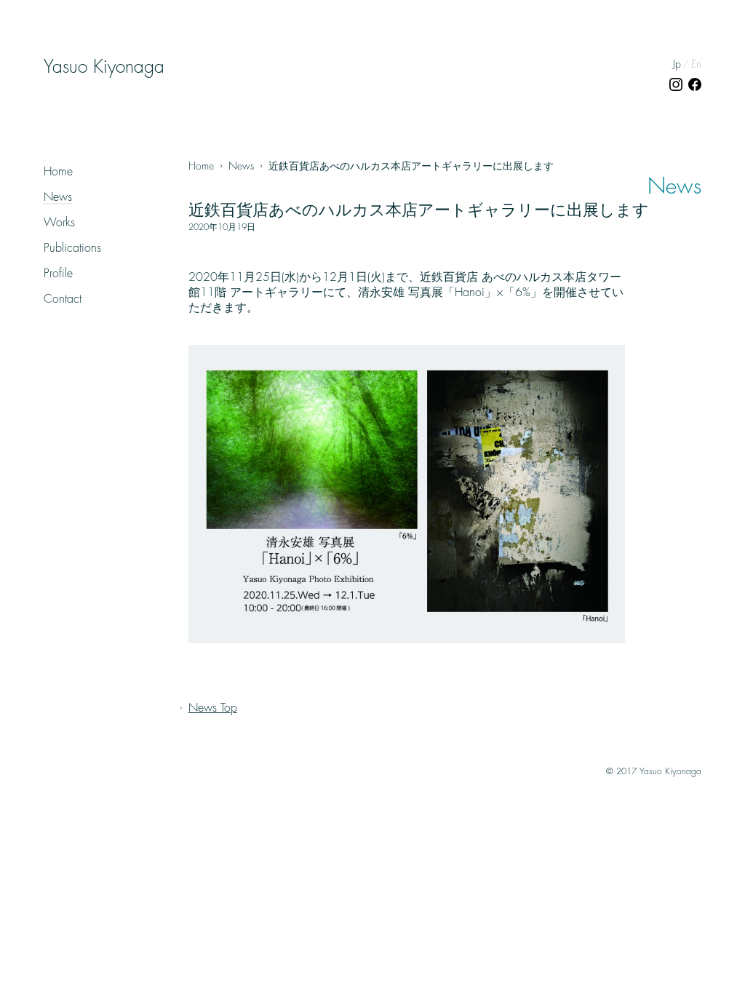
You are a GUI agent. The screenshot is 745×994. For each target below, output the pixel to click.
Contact (62, 299)
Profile (58, 273)
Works (59, 222)
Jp (677, 64)
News (58, 197)
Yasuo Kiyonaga (104, 67)
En (696, 64)
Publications (72, 248)
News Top (212, 708)
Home (58, 172)
